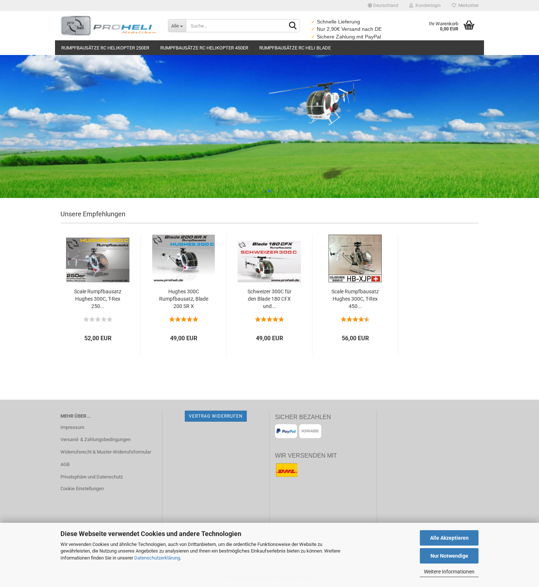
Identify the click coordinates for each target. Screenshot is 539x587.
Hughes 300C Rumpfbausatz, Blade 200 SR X (183, 299)
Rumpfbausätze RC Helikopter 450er (204, 48)
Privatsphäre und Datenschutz (91, 477)
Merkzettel (467, 5)
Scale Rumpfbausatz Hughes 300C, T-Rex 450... (355, 299)
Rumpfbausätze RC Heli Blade (295, 48)
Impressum (72, 427)
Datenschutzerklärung (157, 558)
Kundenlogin (427, 5)
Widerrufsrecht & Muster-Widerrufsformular (105, 452)
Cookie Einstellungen (82, 488)
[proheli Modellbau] (108, 25)
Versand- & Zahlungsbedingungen (95, 439)
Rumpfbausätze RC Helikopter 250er (105, 48)
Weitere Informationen (449, 572)
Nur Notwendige (449, 556)
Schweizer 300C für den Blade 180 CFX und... (269, 299)
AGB (65, 464)
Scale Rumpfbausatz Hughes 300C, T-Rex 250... (97, 299)
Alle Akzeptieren (449, 538)
